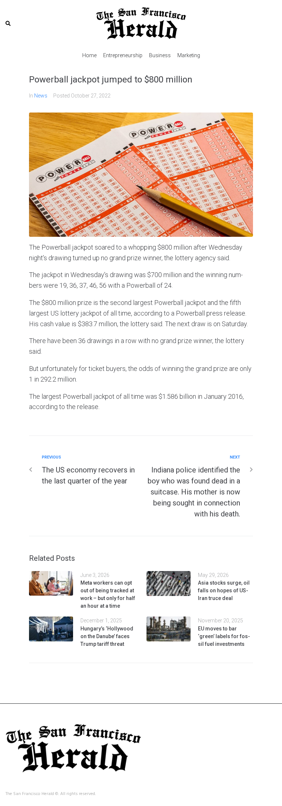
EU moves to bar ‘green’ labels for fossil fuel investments (224, 636)
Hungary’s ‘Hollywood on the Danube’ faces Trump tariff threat (106, 636)
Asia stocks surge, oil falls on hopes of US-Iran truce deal (224, 590)
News (40, 96)
